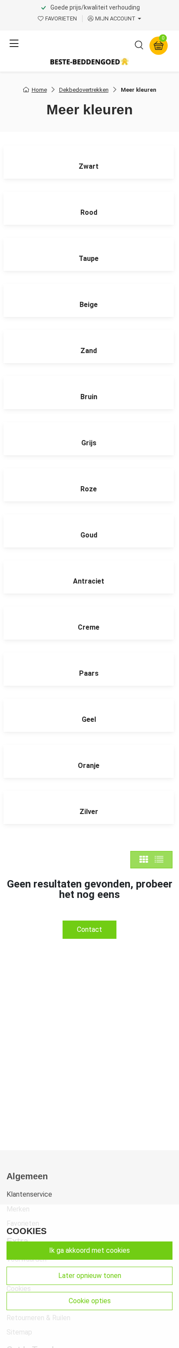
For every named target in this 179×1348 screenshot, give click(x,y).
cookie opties (90, 1301)
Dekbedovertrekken (84, 90)
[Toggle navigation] (14, 44)
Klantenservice (29, 1194)
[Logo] (89, 61)
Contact (89, 929)
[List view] (159, 859)
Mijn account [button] (115, 18)
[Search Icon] (139, 47)
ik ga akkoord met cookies (89, 1250)
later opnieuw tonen (89, 1275)
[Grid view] (143, 859)
